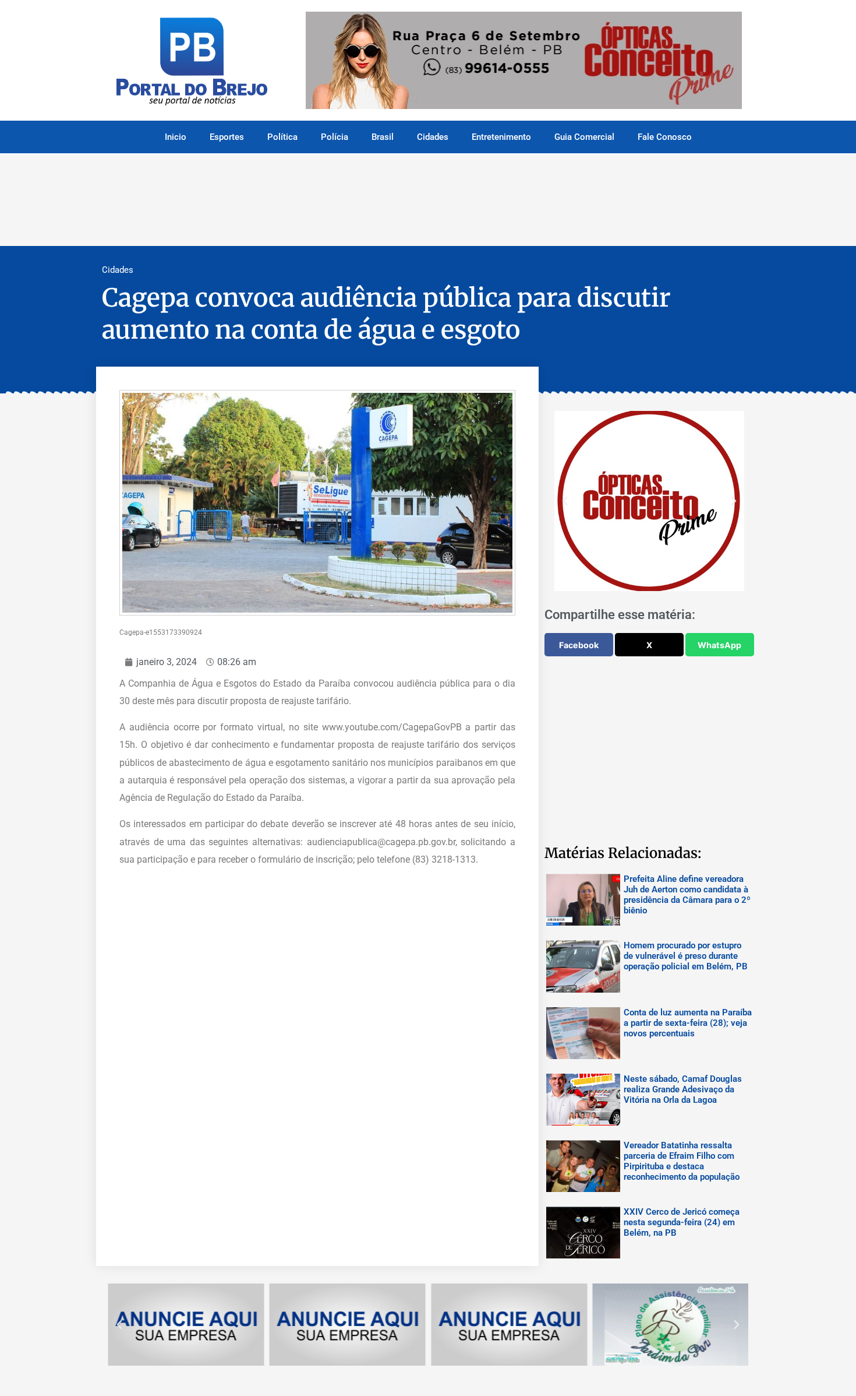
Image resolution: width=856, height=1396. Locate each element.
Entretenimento (501, 137)
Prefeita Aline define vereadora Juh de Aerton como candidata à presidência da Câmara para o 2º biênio (687, 895)
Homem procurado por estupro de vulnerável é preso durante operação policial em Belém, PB (686, 956)
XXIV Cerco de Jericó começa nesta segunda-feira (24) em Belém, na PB (682, 1222)
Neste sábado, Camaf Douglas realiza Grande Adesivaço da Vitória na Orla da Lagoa (683, 1089)
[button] (565, 501)
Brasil (383, 137)
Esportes (227, 137)
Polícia (334, 137)
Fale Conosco (665, 137)
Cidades (432, 137)
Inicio (175, 137)
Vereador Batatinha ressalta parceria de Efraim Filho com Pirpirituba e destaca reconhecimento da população (682, 1161)
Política (282, 137)
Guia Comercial (584, 137)
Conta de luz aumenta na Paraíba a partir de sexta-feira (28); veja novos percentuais (688, 1023)
